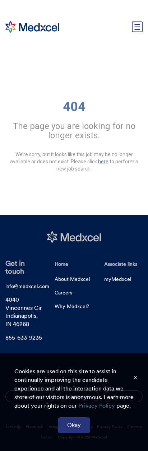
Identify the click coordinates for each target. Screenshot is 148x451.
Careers (63, 293)
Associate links (120, 264)
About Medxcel (72, 279)
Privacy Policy (96, 405)
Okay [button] (74, 425)
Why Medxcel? (72, 306)
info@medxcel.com (27, 286)
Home (61, 264)
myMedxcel (117, 279)
